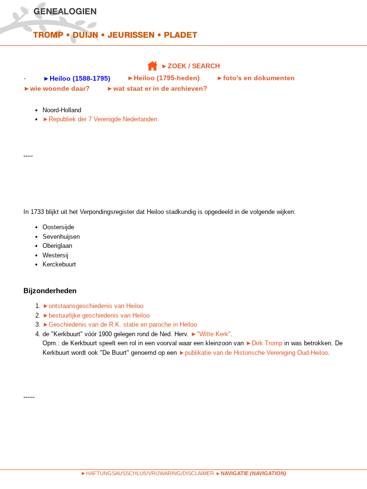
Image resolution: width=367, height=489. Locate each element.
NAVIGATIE (234, 473)
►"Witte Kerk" (211, 334)
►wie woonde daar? (56, 88)
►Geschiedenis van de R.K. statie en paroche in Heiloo (120, 324)
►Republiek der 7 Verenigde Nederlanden (100, 119)
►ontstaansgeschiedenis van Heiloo (93, 305)
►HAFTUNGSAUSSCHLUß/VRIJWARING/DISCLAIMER (147, 473)
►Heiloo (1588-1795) (76, 78)
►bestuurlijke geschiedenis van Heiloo (96, 315)
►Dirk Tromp (264, 343)
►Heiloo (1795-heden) (163, 78)
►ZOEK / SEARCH (190, 66)
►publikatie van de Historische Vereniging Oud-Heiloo (253, 352)
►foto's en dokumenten (255, 78)
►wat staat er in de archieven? (157, 88)
